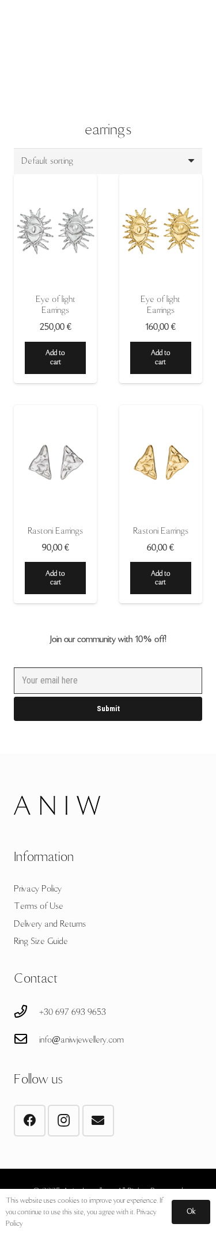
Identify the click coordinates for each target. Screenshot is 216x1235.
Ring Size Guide (41, 941)
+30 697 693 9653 (72, 1012)
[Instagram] (63, 1120)
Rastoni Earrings (55, 531)
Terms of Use (38, 906)
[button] (55, 358)
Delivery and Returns (50, 924)
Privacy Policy (38, 888)
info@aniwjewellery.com (81, 1039)
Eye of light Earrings (55, 304)
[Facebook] (30, 1120)
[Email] (98, 1120)
